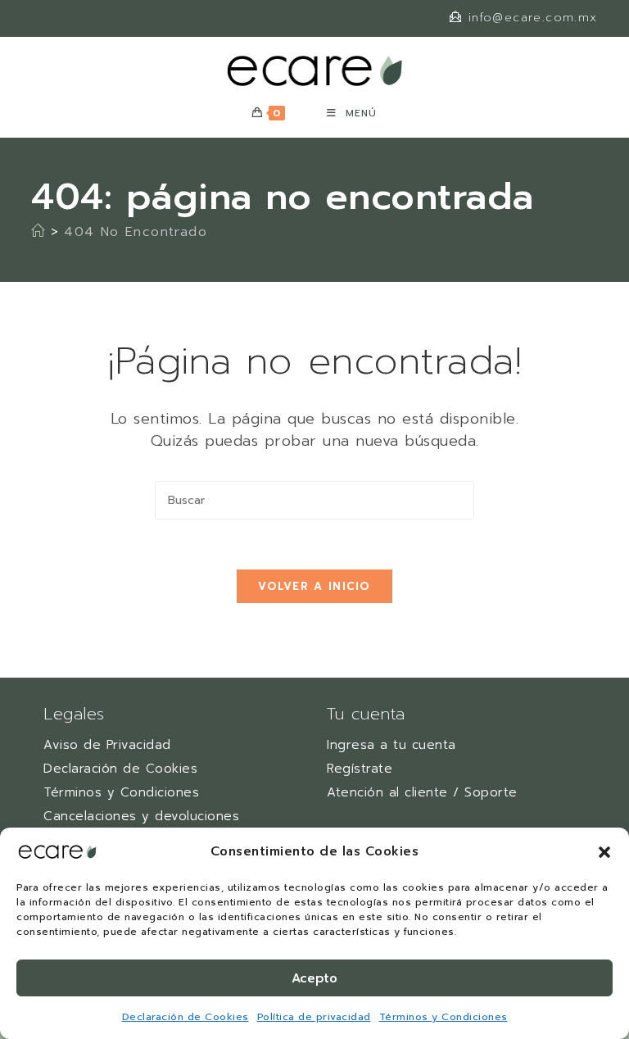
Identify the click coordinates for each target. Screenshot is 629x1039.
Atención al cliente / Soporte (422, 792)
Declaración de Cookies (185, 1017)
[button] (604, 852)
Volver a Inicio (314, 586)
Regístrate (359, 769)
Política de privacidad (314, 1017)
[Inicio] (38, 232)
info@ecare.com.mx (533, 17)
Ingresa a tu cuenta (391, 745)
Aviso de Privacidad (107, 745)
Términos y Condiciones (443, 1017)
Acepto (314, 978)
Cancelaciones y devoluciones (141, 816)
